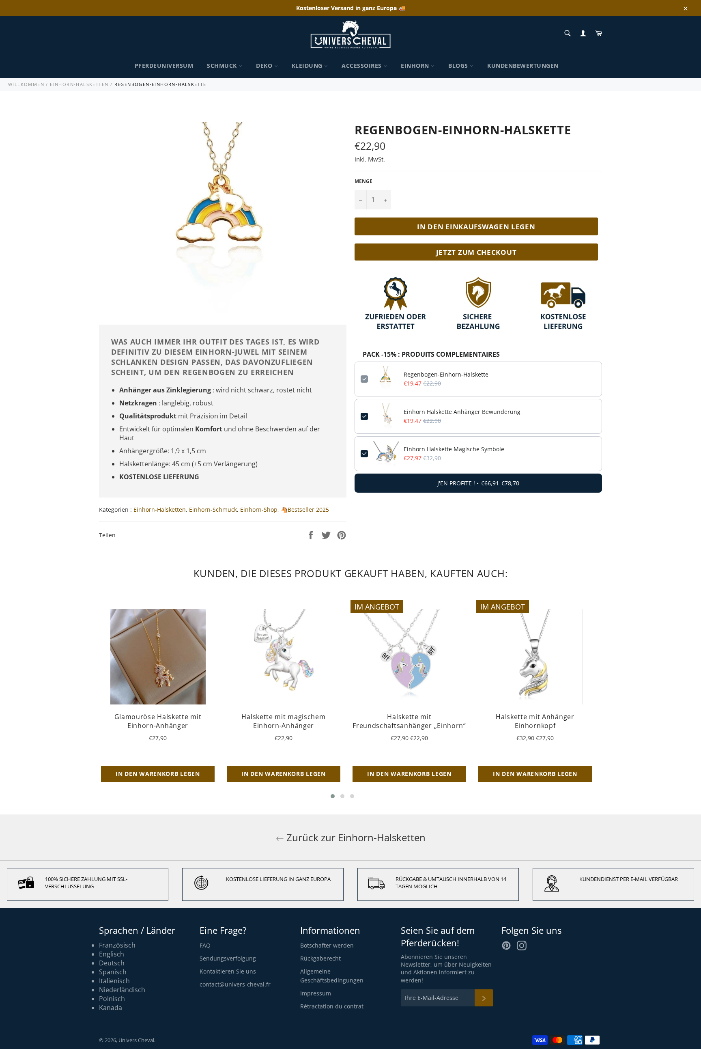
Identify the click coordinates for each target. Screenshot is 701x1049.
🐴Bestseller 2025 (305, 509)
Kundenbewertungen (523, 65)
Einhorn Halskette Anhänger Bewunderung (462, 412)
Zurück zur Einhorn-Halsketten (355, 837)
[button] (333, 796)
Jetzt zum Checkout (476, 252)
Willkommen (26, 84)
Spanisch (113, 971)
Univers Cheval (136, 1040)
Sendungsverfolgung (228, 958)
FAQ (205, 945)
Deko (265, 65)
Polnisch (112, 998)
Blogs (459, 65)
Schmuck (223, 65)
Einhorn (416, 65)
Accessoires (362, 65)
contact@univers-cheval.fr (235, 984)
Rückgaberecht (320, 958)
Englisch (111, 954)
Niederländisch (122, 989)
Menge (363, 181)
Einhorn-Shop (258, 509)
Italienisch (114, 980)
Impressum (315, 993)
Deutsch (112, 963)
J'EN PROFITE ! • (478, 483)
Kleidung (308, 65)
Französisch (117, 945)
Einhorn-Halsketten (79, 84)
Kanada (110, 1007)
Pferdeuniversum (164, 65)
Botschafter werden (327, 945)
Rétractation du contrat (331, 1006)
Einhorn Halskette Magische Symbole (454, 449)
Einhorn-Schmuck (213, 509)
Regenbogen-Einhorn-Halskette (446, 374)
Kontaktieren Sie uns (228, 971)
